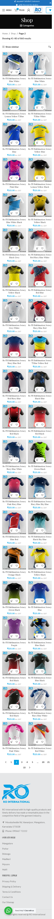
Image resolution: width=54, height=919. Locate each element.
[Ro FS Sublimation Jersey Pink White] (14, 734)
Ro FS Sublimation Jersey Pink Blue (14, 185)
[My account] (29, 10)
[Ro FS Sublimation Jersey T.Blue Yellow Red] (40, 346)
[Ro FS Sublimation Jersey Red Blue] (40, 275)
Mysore (6, 864)
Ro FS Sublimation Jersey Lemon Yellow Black (39, 185)
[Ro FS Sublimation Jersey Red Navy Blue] (14, 381)
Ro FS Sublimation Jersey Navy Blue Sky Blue (39, 503)
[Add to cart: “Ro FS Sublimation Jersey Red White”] (37, 741)
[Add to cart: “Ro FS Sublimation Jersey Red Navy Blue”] (11, 389)
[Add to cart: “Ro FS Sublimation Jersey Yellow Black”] (37, 213)
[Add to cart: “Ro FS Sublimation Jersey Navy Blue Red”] (37, 318)
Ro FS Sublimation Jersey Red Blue (39, 291)
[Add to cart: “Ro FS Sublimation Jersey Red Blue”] (37, 283)
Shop (13, 33)
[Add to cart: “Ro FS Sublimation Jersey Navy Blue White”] (11, 459)
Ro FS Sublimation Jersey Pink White (14, 749)
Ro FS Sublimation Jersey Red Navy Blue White (39, 256)
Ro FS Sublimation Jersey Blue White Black (14, 221)
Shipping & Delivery (11, 886)
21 (48, 762)
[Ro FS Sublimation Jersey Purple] (14, 628)
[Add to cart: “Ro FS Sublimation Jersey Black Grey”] (11, 248)
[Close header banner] (50, 3)
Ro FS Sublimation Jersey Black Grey (14, 256)
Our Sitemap (8, 902)
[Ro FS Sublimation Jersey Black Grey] (14, 240)
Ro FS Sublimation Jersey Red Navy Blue (14, 397)
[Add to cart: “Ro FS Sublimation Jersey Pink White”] (11, 741)
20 (43, 762)
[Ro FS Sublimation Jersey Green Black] (40, 452)
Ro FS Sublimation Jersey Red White (39, 749)
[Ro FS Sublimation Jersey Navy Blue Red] (40, 311)
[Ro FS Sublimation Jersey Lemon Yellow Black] (40, 170)
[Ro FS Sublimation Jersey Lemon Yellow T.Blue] (14, 99)
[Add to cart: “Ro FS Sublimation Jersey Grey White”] (11, 318)
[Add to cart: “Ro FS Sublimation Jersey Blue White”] (11, 72)
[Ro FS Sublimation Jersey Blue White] (14, 64)
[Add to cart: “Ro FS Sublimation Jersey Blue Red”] (11, 530)
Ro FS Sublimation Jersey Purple (14, 644)
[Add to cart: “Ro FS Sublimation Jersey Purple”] (11, 636)
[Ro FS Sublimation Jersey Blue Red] (14, 522)
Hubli (4, 869)
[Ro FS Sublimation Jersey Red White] (40, 734)
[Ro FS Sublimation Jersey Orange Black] (14, 557)
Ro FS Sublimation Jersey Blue (14, 150)
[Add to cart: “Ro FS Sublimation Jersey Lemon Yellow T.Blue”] (11, 107)
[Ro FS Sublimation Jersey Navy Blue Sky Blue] (40, 487)
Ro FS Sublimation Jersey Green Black (39, 467)
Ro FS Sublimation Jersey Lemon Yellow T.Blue (14, 115)
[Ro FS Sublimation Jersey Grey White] (14, 311)
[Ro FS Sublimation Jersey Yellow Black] (40, 205)
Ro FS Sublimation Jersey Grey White (14, 326)
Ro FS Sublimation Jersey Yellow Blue (39, 150)
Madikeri (6, 859)
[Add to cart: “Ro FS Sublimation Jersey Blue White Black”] (11, 213)
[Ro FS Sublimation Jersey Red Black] (14, 416)
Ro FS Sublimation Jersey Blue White (14, 80)
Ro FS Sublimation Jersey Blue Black (39, 644)
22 (24, 767)
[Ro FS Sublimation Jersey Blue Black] (40, 628)
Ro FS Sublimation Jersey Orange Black (14, 573)
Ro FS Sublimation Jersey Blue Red (14, 538)
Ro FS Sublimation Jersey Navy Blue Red (39, 326)
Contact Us (7, 897)
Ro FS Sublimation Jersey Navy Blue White (14, 467)
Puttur (5, 848)
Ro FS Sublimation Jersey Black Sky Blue (39, 538)
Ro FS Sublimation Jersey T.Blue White (39, 115)
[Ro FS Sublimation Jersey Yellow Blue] (40, 134)
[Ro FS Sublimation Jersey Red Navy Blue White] (40, 240)
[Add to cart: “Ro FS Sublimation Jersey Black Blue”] (37, 389)
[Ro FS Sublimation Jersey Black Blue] (40, 381)
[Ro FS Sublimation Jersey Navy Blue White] (14, 452)
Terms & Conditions (11, 891)
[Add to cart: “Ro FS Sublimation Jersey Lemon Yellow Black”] (37, 177)
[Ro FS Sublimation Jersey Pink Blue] (14, 170)
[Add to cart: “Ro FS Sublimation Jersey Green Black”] (37, 459)
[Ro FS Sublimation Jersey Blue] (14, 134)
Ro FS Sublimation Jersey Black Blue (39, 397)
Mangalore (7, 843)
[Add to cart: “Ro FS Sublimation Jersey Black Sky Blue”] (37, 530)
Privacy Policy (9, 881)
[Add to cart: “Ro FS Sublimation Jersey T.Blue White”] (37, 107)
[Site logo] (38, 10)
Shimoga (6, 854)
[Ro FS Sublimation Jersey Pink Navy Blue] (14, 487)
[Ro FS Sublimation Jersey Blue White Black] (14, 205)
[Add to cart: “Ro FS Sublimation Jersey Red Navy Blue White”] (37, 248)
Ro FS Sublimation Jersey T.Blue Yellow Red (39, 362)
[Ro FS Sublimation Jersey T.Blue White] (40, 99)
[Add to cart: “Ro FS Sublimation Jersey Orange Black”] (11, 565)
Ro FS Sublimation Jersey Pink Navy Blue (14, 503)
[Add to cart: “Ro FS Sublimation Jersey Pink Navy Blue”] (11, 495)
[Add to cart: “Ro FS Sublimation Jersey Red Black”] (11, 424)
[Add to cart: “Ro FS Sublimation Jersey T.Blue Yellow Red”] (37, 354)
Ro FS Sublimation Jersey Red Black (14, 432)
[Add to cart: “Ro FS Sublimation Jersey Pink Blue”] (11, 177)
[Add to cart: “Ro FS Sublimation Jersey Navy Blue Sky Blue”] (37, 495)
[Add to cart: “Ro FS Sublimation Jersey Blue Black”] (37, 636)
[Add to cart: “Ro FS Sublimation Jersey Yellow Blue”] (37, 142)
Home (5, 33)
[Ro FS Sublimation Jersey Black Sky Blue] (40, 522)
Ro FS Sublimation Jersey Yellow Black (39, 221)
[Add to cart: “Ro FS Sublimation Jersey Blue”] (11, 142)
